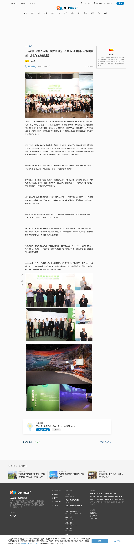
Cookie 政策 (93, 519)
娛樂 (85, 13)
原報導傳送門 (105, 442)
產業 (92, 13)
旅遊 (72, 13)
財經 (52, 13)
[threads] (14, 516)
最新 (25, 13)
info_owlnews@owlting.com (113, 496)
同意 (100, 541)
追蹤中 (89, 3)
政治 (65, 13)
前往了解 (117, 541)
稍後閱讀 (99, 3)
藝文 (99, 13)
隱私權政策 (93, 516)
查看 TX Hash (27, 442)
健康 (32, 13)
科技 (45, 13)
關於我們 (14, 3)
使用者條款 (93, 513)
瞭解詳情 (56, 430)
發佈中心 (55, 505)
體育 (79, 13)
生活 (59, 13)
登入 (120, 3)
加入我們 (23, 3)
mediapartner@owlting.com (106, 493)
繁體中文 (109, 3)
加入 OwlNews (56, 501)
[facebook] (11, 515)
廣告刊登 (33, 3)
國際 (39, 13)
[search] (81, 3)
